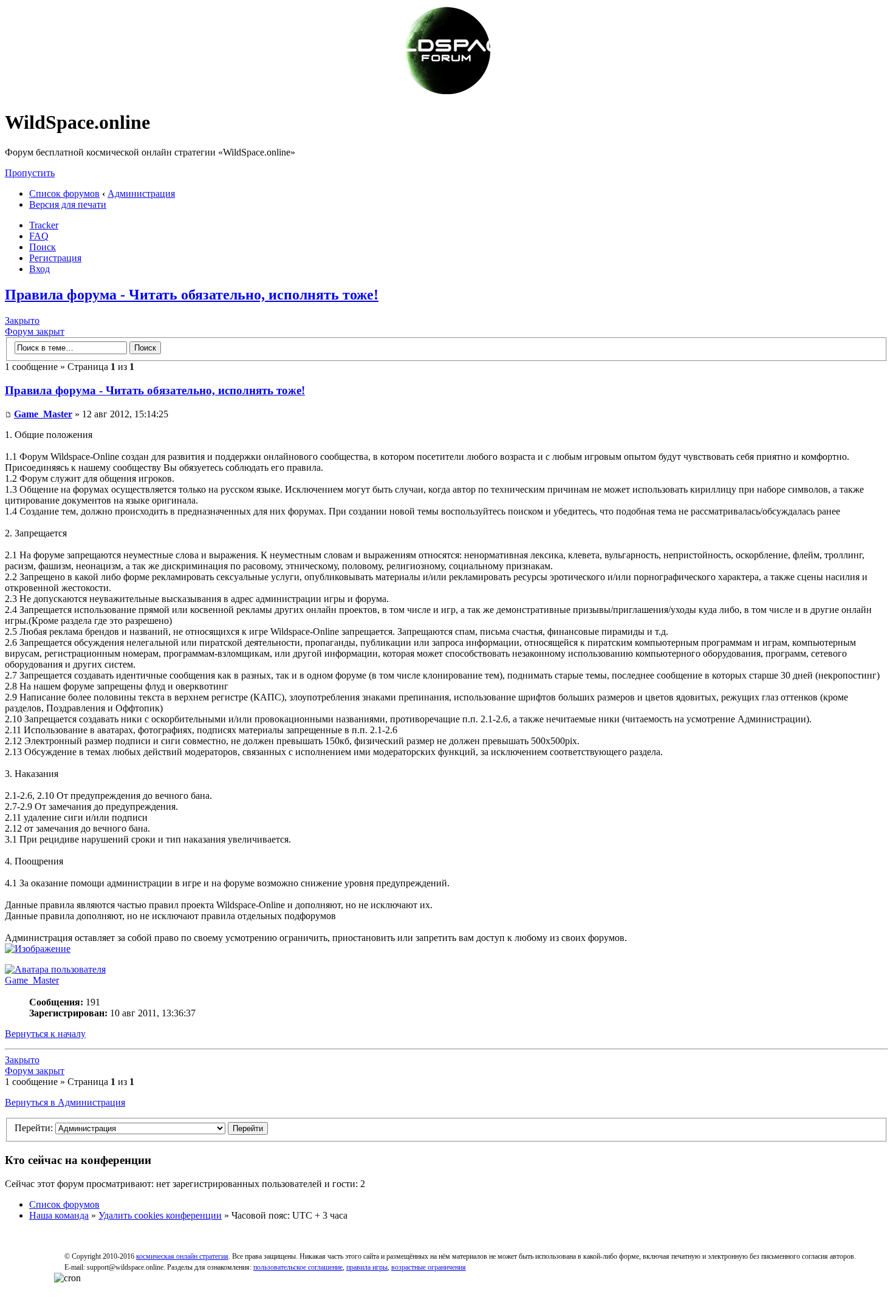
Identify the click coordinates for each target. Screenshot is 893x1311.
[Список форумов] (446, 92)
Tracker (43, 225)
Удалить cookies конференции (160, 1215)
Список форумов (64, 193)
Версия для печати (67, 204)
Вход (39, 269)
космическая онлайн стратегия (182, 1256)
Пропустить (30, 173)
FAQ (39, 236)
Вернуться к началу (45, 1034)
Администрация (141, 193)
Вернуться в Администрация (65, 1102)
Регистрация (55, 258)
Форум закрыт (34, 331)
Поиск (42, 247)
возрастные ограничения (428, 1267)
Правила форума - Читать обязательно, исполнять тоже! (191, 295)
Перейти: (34, 1128)
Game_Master (43, 414)
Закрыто (22, 320)
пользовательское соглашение (298, 1267)
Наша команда (59, 1215)
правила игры (367, 1267)
